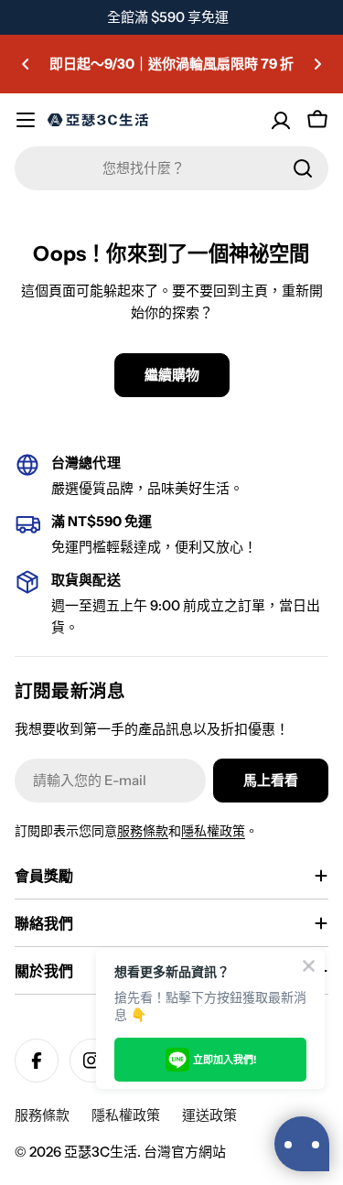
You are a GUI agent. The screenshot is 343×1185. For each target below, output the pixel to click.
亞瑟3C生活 (100, 1151)
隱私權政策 (213, 831)
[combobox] (171, 168)
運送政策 (209, 1115)
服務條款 (142, 831)
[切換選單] (26, 120)
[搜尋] (303, 168)
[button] (26, 64)
